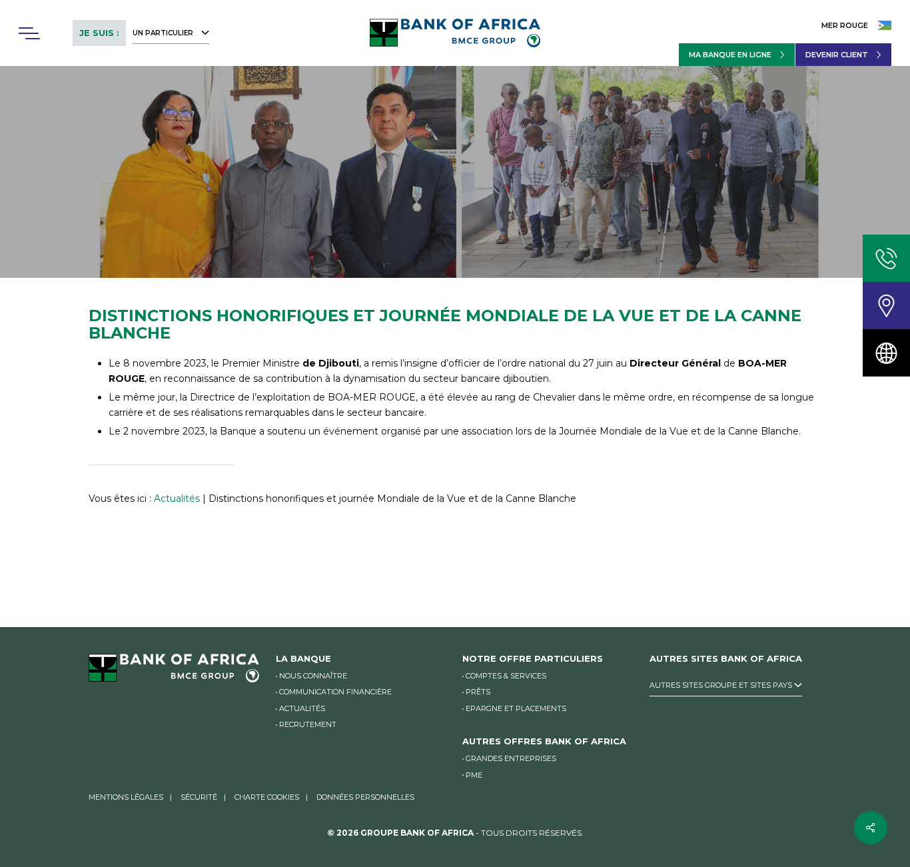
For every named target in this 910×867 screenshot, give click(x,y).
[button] (29, 33)
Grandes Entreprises (511, 758)
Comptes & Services (506, 675)
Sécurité (199, 797)
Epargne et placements (516, 708)
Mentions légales (126, 797)
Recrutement (307, 724)
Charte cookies (266, 797)
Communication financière (335, 691)
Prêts (478, 691)
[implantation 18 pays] (886, 353)
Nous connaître (313, 675)
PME (474, 775)
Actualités (177, 498)
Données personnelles (365, 797)
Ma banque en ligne (730, 54)
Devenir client (836, 54)
